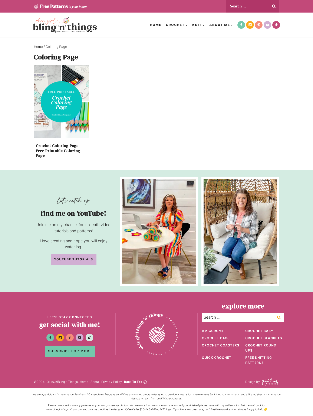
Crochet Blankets (263, 338)
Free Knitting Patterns (258, 360)
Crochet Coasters (220, 345)
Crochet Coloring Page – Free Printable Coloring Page (59, 150)
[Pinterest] (259, 25)
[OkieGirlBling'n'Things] (65, 25)
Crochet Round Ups (260, 347)
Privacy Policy (111, 381)
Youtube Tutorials (73, 259)
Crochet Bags (216, 338)
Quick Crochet (216, 358)
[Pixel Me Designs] (269, 382)
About (94, 381)
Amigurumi (212, 331)
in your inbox (63, 6)
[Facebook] (241, 25)
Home (155, 25)
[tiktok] (276, 25)
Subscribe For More (70, 351)
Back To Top (133, 381)
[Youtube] (267, 25)
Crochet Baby (259, 331)
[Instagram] (250, 25)
